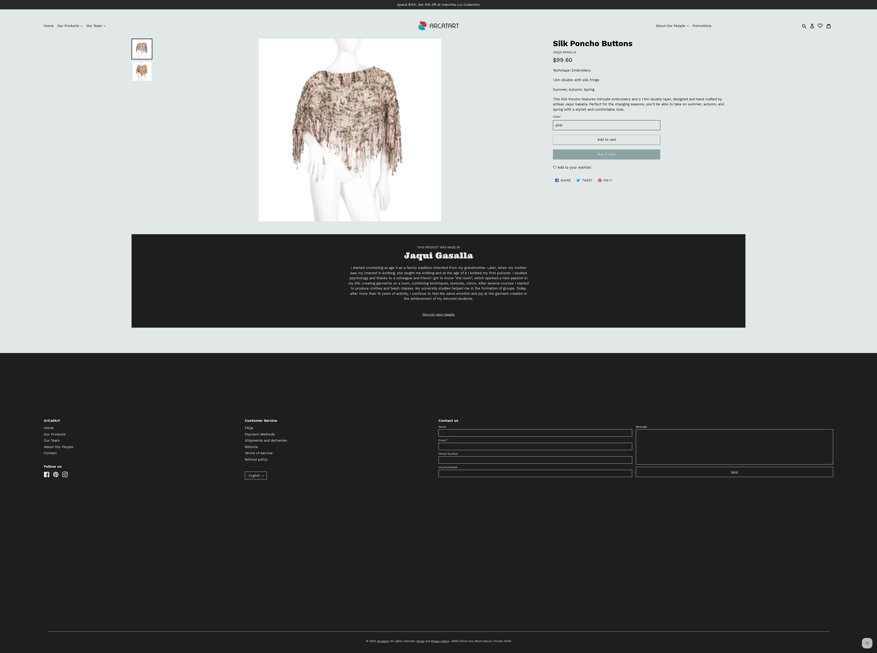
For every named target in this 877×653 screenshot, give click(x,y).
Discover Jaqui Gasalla (438, 314)
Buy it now (606, 154)
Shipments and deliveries (266, 440)
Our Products (55, 434)
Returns (251, 447)
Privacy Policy (440, 641)
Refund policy (256, 459)
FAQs (249, 428)
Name (442, 426)
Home (49, 428)
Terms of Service (259, 453)
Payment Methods (260, 434)
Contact (50, 453)
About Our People (58, 447)
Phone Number (448, 453)
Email (443, 440)
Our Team (52, 440)
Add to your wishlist (573, 167)
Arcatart (382, 641)
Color (557, 116)
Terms (420, 641)
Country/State (447, 467)
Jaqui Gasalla (564, 52)
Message (641, 426)
